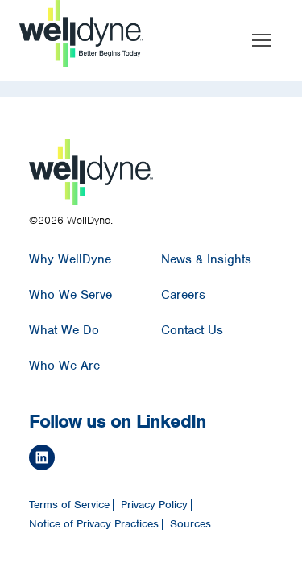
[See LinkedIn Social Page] (146, 460)
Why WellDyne (70, 259)
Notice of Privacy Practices (94, 524)
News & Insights (206, 259)
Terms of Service (69, 505)
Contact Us (192, 330)
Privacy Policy (154, 505)
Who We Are (64, 366)
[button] (262, 40)
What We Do (64, 330)
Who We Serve (70, 295)
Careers (183, 295)
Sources (190, 524)
